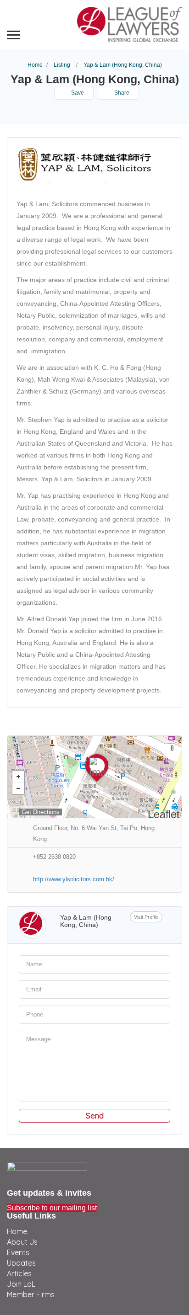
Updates (21, 1262)
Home (35, 65)
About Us (22, 1241)
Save (77, 93)
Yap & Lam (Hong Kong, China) (85, 921)
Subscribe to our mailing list (52, 1208)
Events (18, 1252)
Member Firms (31, 1294)
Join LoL (21, 1283)
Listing (62, 65)
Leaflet (163, 814)
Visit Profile (146, 917)
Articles (19, 1273)
